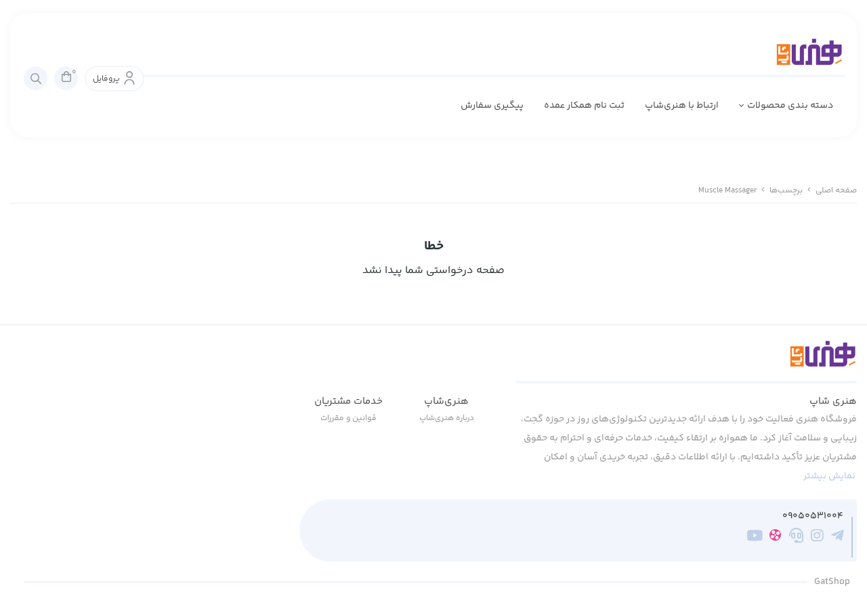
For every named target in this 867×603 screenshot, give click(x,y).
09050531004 (812, 517)
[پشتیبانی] (796, 538)
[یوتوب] (755, 538)
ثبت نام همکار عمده (584, 105)
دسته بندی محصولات (790, 105)
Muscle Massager (727, 190)
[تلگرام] (837, 538)
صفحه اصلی (836, 190)
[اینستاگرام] (817, 538)
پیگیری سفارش (492, 105)
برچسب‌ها (786, 190)
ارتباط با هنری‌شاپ (682, 105)
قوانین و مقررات (348, 418)
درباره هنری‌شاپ (446, 418)
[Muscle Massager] (686, 361)
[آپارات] (775, 537)
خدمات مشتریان (348, 401)
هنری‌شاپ (446, 401)
